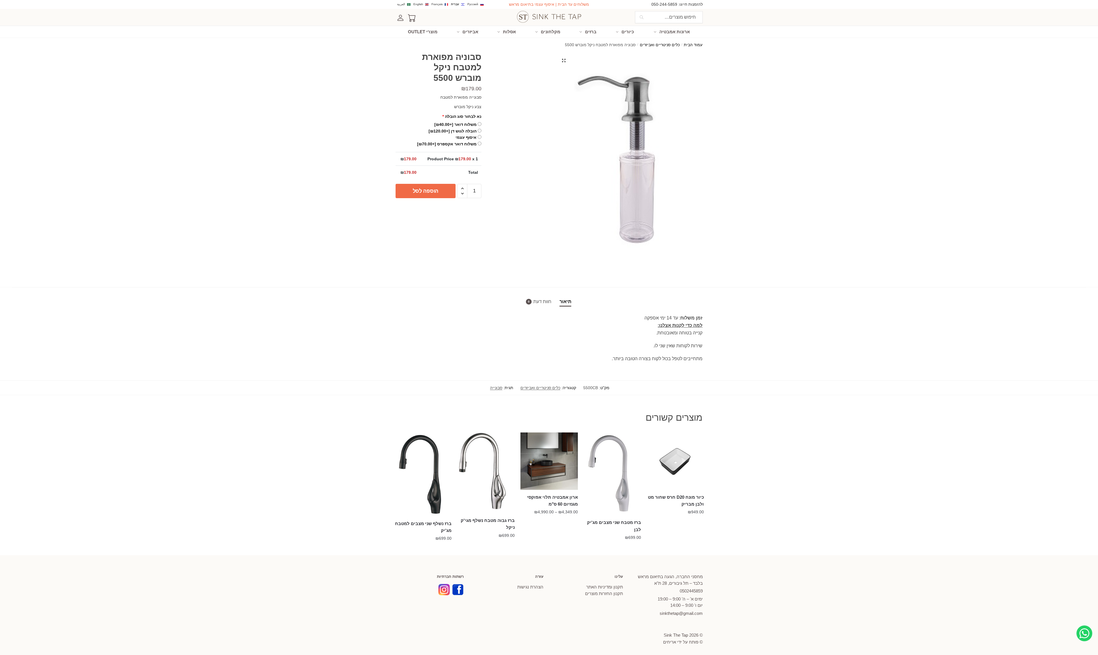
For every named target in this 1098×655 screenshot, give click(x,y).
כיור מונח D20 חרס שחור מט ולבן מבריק (676, 500)
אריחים (669, 642)
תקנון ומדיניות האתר (604, 586)
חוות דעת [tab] (542, 301)
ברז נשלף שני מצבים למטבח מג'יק (423, 527)
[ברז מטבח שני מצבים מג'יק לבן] (612, 473)
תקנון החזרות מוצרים (604, 593)
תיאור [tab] (565, 301)
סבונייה (496, 387)
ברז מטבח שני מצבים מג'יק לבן (614, 526)
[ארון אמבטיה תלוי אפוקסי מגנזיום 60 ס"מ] (549, 461)
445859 (691, 590)
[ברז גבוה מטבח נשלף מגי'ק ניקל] (486, 472)
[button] (563, 60)
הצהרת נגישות (530, 586)
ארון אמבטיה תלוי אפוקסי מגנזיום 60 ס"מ (552, 500)
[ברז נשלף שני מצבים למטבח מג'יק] (423, 474)
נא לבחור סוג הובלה (461, 116)
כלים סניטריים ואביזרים (660, 45)
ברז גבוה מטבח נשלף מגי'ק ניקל (488, 524)
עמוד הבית (693, 45)
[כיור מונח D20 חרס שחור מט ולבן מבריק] (675, 461)
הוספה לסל (425, 191)
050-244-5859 (664, 4)
